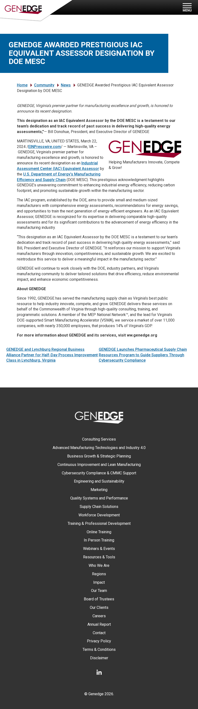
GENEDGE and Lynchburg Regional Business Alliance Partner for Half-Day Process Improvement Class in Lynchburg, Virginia (52, 355)
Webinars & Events (99, 548)
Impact (99, 582)
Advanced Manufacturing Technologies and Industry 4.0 (99, 447)
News (66, 85)
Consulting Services (99, 439)
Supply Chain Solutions (99, 506)
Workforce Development (99, 515)
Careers (99, 616)
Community (44, 85)
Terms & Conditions (99, 649)
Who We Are (99, 565)
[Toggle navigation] (186, 7)
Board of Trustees (99, 599)
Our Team (99, 590)
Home (22, 85)
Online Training (99, 532)
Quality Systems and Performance (99, 498)
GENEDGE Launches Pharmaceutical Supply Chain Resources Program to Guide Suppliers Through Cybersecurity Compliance (143, 355)
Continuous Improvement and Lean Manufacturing (99, 464)
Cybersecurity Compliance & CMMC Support (99, 473)
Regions (99, 574)
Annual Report (99, 624)
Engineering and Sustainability (99, 481)
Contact (99, 633)
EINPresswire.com (44, 146)
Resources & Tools (99, 557)
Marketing (99, 489)
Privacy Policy (99, 641)
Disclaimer (99, 658)
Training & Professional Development (99, 523)
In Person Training (99, 540)
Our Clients (99, 607)
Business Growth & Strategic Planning (99, 456)
